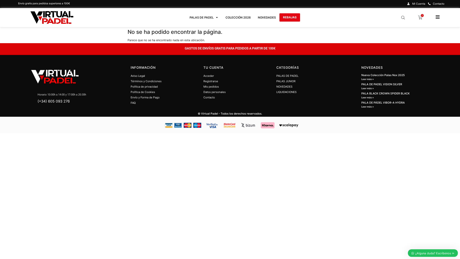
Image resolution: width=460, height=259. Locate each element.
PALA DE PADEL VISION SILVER (381, 84)
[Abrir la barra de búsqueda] (403, 17)
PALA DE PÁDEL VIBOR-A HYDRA (383, 102)
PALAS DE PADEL (202, 17)
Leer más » (367, 79)
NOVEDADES (267, 17)
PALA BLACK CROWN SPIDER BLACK (385, 93)
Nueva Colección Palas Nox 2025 (383, 75)
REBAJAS (289, 17)
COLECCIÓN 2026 (238, 17)
